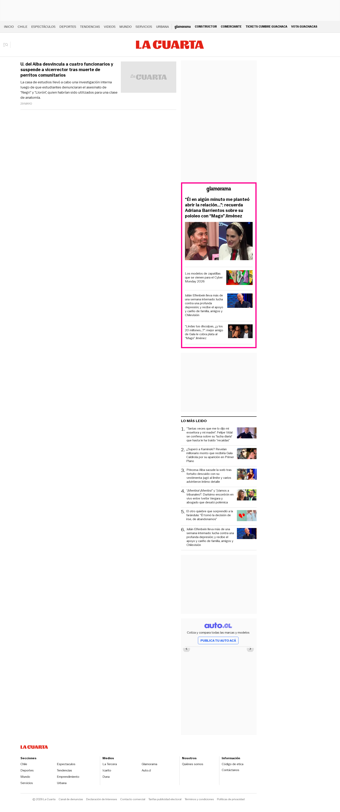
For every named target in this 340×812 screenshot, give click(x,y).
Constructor (206, 26)
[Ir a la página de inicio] (170, 44)
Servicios (144, 26)
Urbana (162, 26)
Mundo (125, 26)
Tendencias (90, 26)
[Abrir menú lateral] (6, 45)
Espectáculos (43, 26)
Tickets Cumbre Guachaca (266, 26)
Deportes (67, 26)
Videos (109, 26)
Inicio (9, 26)
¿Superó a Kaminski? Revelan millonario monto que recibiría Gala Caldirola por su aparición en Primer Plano (210, 455)
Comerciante (231, 26)
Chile (22, 26)
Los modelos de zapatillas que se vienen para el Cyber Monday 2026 (204, 277)
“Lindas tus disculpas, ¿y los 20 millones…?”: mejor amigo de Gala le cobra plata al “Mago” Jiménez (204, 332)
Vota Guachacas (304, 26)
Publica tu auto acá (218, 640)
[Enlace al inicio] (218, 190)
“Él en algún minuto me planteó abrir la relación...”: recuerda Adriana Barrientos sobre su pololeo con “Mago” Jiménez (217, 208)
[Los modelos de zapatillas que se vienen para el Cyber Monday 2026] (239, 278)
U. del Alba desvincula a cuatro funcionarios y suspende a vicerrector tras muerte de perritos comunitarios (66, 69)
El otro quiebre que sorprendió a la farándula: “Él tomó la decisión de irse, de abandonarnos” (209, 515)
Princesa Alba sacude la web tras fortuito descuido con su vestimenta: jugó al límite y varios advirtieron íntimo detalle (209, 476)
